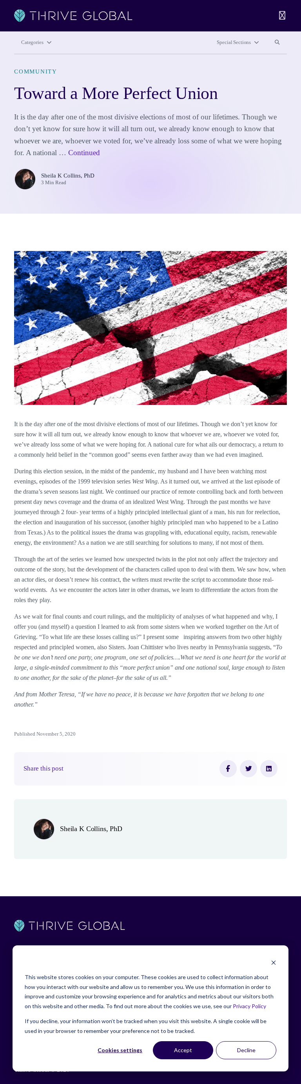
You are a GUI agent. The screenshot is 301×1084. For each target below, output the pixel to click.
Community (35, 71)
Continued (84, 152)
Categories (32, 42)
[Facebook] (228, 768)
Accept (183, 1050)
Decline (246, 1050)
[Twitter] (248, 768)
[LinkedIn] (268, 768)
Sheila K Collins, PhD (67, 175)
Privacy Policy (249, 1006)
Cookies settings (120, 1050)
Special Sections (234, 42)
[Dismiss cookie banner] (273, 962)
